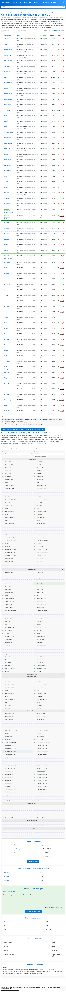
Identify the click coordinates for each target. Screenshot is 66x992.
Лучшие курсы (6, 2)
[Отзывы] (63, 66)
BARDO (6, 876)
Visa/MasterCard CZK (10, 783)
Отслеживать (47, 30)
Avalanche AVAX (9, 665)
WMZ (6, 508)
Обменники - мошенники (7, 988)
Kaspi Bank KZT (8, 546)
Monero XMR (8, 476)
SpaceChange (17, 849)
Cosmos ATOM (8, 642)
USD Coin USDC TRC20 (10, 627)
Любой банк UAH (9, 529)
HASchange (7, 872)
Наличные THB (9, 817)
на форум (26, 448)
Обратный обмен (59, 30)
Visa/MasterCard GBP (10, 754)
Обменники (23, 2)
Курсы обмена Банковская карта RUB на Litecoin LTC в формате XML (23, 429)
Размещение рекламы (29, 987)
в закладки (15, 448)
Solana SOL (8, 502)
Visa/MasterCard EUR (10, 745)
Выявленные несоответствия (10, 416)
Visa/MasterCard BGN (10, 792)
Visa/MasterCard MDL (10, 768)
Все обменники (33, 861)
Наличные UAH (9, 567)
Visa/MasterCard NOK (10, 789)
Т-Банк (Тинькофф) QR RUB (12, 742)
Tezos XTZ (7, 656)
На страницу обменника (33, 911)
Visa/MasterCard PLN (10, 780)
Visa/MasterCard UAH (10, 555)
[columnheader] (2, 35)
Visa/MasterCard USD (10, 549)
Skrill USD (7, 708)
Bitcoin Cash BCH (9, 464)
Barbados (16, 853)
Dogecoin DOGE (9, 479)
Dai (6, 659)
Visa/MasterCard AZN (10, 795)
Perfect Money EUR (9, 687)
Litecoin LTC (8, 470)
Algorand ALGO (9, 654)
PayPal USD (8, 514)
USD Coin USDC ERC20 (10, 610)
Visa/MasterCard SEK (10, 777)
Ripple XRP (8, 473)
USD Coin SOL (8, 630)
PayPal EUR (8, 705)
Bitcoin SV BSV (8, 575)
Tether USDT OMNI (9, 645)
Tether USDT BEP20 (9, 491)
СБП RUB (7, 532)
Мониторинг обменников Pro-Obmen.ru (10, 990)
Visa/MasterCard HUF (10, 771)
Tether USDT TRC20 (9, 488)
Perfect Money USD (9, 684)
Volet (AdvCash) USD (10, 517)
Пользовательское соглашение (15, 987)
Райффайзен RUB (9, 800)
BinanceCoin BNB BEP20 (10, 499)
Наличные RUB (9, 561)
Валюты (15, 2)
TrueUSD (7, 633)
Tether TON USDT (9, 494)
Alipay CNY (8, 520)
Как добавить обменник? (41, 987)
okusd (6, 834)
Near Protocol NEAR (10, 668)
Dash (6, 482)
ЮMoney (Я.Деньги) (10, 511)
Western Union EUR (9, 825)
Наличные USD (9, 558)
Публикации (45, 2)
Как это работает (34, 2)
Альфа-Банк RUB (9, 537)
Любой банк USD (9, 523)
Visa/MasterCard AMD (10, 765)
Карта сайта (4, 987)
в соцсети (21, 448)
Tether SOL (7, 621)
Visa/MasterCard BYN (10, 763)
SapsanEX (7, 880)
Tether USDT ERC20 (9, 485)
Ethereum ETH (8, 467)
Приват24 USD (8, 798)
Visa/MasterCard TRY (10, 774)
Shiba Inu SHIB (8, 639)
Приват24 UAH (8, 736)
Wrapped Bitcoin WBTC (10, 578)
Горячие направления (40, 456)
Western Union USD (9, 823)
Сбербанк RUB (8, 534)
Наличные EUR (9, 564)
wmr (6, 831)
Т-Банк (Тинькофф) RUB (11, 540)
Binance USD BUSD (9, 651)
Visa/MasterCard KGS (10, 786)
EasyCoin (16, 857)
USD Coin (7, 624)
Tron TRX (7, 496)
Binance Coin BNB (9, 636)
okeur (6, 836)
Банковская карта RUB (10, 552)
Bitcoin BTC (8, 461)
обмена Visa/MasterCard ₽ (37, 443)
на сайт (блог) (33, 448)
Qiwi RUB (7, 681)
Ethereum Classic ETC (10, 648)
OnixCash (12, 891)
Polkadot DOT (8, 662)
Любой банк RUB (9, 526)
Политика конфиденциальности (55, 987)
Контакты (53, 2)
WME (6, 678)
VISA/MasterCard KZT (10, 760)
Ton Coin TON (8, 505)
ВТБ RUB (7, 543)
